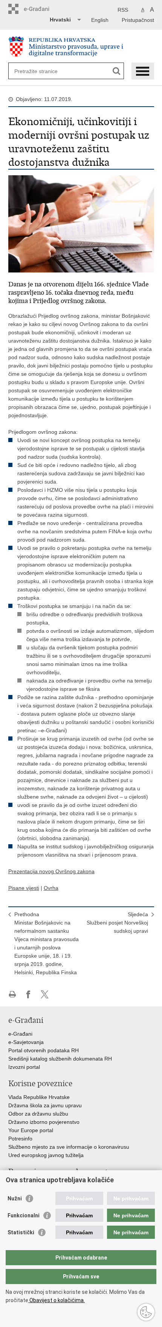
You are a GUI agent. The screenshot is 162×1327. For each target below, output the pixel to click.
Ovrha (51, 888)
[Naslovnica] (81, 46)
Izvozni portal (24, 1067)
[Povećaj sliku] (81, 223)
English (100, 20)
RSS (123, 10)
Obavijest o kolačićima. (56, 1300)
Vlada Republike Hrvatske (39, 1097)
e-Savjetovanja (26, 1042)
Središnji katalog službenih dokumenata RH (60, 1059)
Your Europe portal (30, 1130)
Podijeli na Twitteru (45, 994)
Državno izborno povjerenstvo (43, 1122)
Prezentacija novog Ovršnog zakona (51, 871)
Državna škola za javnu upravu (45, 1105)
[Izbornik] (142, 71)
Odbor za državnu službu (38, 1114)
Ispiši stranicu (12, 994)
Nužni (15, 1198)
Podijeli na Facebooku (28, 994)
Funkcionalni (24, 1215)
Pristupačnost (138, 20)
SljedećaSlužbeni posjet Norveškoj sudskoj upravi (117, 922)
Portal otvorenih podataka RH (43, 1050)
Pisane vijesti (23, 888)
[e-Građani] (40, 9)
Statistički (21, 1232)
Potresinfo (20, 1139)
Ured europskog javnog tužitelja (46, 1155)
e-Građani (20, 1034)
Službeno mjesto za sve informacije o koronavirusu (68, 1147)
